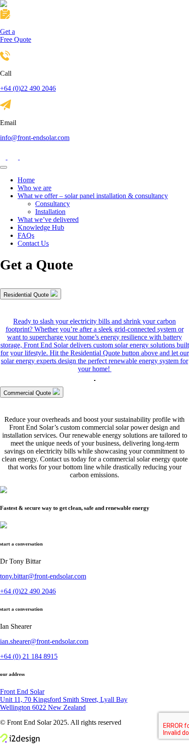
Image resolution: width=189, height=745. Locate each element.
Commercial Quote (28, 393)
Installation (50, 211)
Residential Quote (27, 294)
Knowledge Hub (41, 227)
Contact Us (33, 243)
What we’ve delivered (48, 219)
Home (26, 180)
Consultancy (52, 203)
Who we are (34, 188)
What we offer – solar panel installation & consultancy (93, 195)
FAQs (26, 235)
